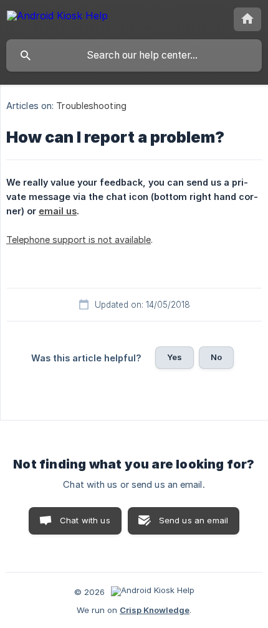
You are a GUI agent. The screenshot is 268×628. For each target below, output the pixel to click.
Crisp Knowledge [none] (154, 610)
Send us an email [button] (193, 520)
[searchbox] (134, 55)
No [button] (216, 357)
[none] (57, 17)
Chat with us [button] (85, 520)
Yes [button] (174, 357)
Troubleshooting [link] (91, 105)
